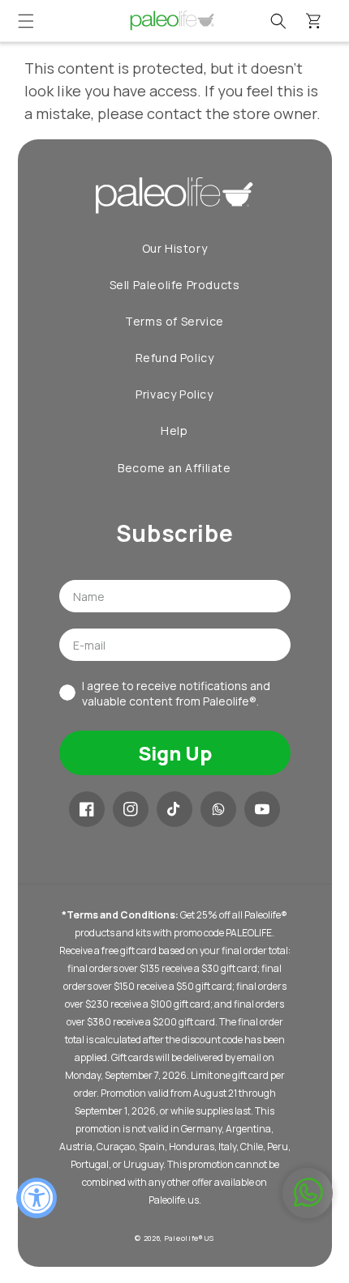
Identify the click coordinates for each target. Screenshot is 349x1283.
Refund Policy (175, 357)
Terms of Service (174, 321)
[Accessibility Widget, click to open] (36, 1198)
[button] (26, 21)
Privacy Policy (174, 394)
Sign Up (175, 753)
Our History (175, 248)
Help (174, 430)
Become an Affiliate (174, 467)
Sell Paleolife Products (175, 284)
